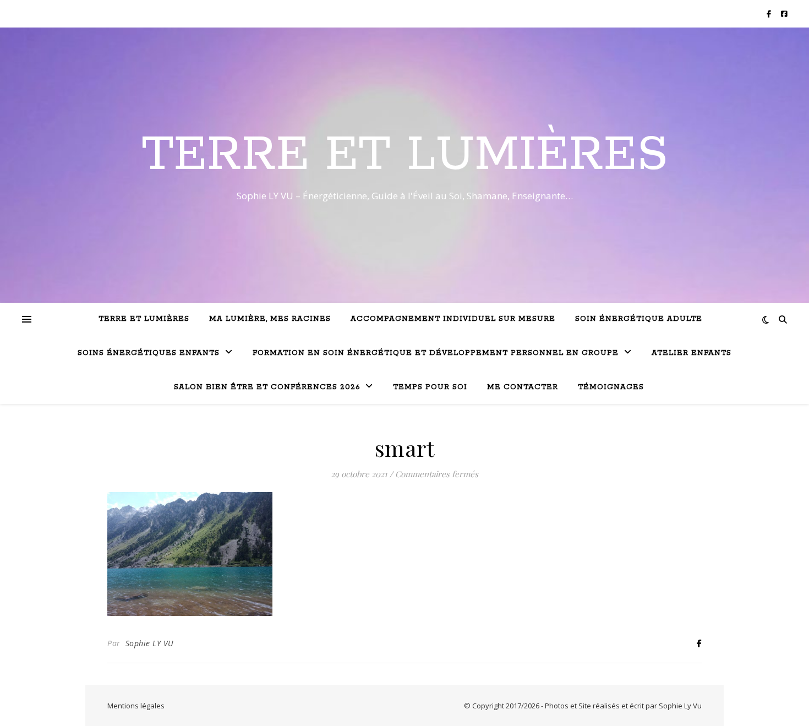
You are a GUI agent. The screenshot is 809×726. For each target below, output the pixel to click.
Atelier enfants (691, 353)
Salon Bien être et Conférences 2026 (267, 387)
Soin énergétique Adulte (638, 319)
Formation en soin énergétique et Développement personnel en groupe (436, 353)
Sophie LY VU (149, 643)
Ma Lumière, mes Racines (270, 319)
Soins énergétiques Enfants (149, 353)
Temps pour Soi (430, 387)
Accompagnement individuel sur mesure (453, 319)
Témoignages (611, 387)
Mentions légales (136, 706)
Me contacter (522, 387)
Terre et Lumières (404, 155)
